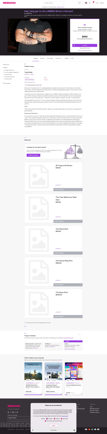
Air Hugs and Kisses (9, 70)
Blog (76, 410)
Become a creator (94, 410)
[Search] (45, 2)
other (46, 79)
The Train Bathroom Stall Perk (11, 72)
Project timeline (6, 83)
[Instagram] (15, 412)
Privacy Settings (29, 429)
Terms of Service (20, 429)
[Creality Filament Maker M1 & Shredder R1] (53, 371)
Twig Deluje (29, 13)
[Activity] (93, 3)
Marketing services (94, 408)
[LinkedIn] (17, 412)
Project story (6, 64)
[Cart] (89, 3)
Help (60, 337)
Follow (85, 45)
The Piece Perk (8, 74)
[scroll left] (79, 334)
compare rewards (33, 155)
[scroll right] (81, 359)
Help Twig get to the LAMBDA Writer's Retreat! (48, 11)
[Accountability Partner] (74, 371)
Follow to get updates (70, 349)
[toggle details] (42, 394)
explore (60, 360)
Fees (91, 406)
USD (79, 2)
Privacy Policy (11, 429)
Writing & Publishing (29, 79)
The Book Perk (8, 79)
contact (31, 74)
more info (26, 74)
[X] (10, 412)
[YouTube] (13, 412)
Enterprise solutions (94, 412)
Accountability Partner (73, 385)
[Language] (86, 3)
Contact (77, 406)
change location (60, 7)
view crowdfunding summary (85, 50)
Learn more (35, 348)
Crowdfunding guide (68, 337)
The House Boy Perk (9, 76)
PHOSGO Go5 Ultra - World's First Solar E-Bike (32, 387)
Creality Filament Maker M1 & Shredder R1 (53, 387)
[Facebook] (8, 412)
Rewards (5, 67)
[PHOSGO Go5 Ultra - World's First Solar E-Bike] (33, 371)
